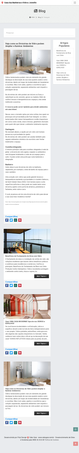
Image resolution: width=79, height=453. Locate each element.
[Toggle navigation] (75, 3)
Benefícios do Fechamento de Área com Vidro (63, 53)
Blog (39, 17)
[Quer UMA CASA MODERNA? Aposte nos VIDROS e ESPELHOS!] (27, 306)
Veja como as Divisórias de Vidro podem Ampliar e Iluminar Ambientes (63, 76)
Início (33, 17)
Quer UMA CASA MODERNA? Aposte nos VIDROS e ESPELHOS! (63, 64)
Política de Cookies (51, 440)
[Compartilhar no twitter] (11, 220)
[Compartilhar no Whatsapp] (15, 220)
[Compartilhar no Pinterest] (19, 220)
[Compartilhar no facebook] (6, 220)
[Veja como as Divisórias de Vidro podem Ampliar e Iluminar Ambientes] (27, 374)
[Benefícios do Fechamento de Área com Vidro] (27, 241)
